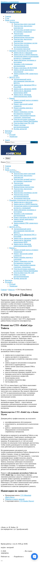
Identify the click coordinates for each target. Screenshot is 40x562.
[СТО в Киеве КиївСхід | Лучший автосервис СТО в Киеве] (13, 13)
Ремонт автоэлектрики (9, 518)
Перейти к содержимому (10, 2)
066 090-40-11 (6, 535)
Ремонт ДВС (5, 505)
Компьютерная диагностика (11, 524)
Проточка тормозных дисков (11, 510)
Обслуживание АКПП (9, 508)
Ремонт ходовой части (9, 506)
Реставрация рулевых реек (10, 512)
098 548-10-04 (6, 533)
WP (11, 556)
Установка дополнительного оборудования (16, 520)
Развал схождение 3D (8, 514)
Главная (4, 290)
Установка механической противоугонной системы (19, 522)
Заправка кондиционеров (10, 516)
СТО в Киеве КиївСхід (14, 551)
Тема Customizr (29, 556)
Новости (11, 290)
